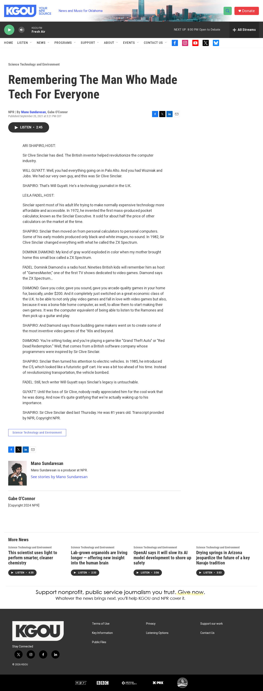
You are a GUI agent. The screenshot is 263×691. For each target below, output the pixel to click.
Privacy (151, 623)
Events (129, 42)
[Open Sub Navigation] (31, 42)
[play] (9, 30)
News (41, 42)
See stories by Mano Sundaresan (59, 476)
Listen (22, 42)
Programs (63, 42)
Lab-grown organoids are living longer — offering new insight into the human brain (99, 557)
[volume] (21, 30)
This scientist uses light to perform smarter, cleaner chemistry (32, 557)
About (109, 42)
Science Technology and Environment (34, 64)
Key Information (102, 632)
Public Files (99, 642)
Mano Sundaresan (33, 112)
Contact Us (153, 42)
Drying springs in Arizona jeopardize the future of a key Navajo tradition (223, 557)
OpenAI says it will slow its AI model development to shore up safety (162, 557)
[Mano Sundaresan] (17, 473)
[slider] (28, 30)
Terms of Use (101, 623)
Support (88, 42)
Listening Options (157, 632)
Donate (248, 11)
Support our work (211, 623)
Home (8, 42)
